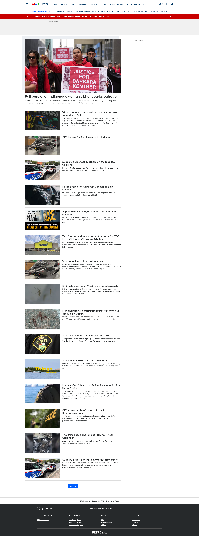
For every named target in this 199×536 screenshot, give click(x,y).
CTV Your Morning (98, 4)
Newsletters (110, 501)
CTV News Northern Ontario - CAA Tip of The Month (94, 11)
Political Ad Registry (76, 525)
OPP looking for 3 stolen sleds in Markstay (86, 137)
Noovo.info (136, 520)
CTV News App (85, 501)
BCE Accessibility (43, 520)
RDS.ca (134, 525)
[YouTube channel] (47, 508)
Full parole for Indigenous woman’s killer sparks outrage (71, 96)
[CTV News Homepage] (40, 4)
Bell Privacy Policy (75, 520)
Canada (63, 4)
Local (55, 4)
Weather (69, 11)
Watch (73, 4)
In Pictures (83, 4)
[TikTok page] (42, 508)
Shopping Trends (117, 4)
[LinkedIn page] (51, 508)
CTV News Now (133, 4)
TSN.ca (103, 525)
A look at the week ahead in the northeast (86, 360)
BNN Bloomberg (106, 522)
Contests (60, 11)
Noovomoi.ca (136, 522)
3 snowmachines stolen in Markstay (82, 261)
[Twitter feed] (38, 508)
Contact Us (164, 11)
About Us (154, 11)
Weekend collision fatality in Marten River (86, 335)
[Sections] (27, 4)
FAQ (102, 501)
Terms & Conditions (75, 522)
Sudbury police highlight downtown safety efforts (90, 459)
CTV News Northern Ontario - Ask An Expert (132, 11)
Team (117, 501)
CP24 (102, 520)
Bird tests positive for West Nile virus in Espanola (90, 286)
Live (144, 4)
